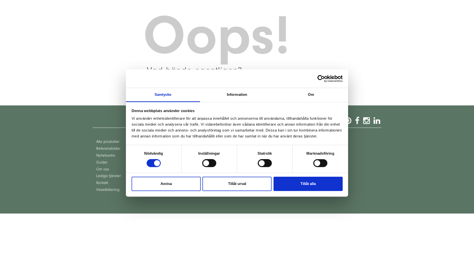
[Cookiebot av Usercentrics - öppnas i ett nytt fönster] (321, 78)
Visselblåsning (107, 189)
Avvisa (166, 184)
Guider (102, 162)
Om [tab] (311, 94)
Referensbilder (108, 148)
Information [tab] (237, 94)
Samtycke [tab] (163, 94)
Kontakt (102, 183)
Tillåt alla (308, 184)
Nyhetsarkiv (105, 155)
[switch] (209, 163)
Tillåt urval (237, 184)
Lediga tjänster (108, 176)
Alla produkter (107, 141)
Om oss (102, 169)
